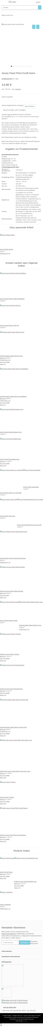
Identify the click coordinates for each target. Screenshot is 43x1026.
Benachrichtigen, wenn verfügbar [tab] (14, 110)
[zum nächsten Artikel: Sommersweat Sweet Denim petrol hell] (18, 15)
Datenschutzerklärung (9, 934)
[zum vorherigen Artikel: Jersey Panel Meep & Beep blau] (14, 15)
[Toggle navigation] (4, 2)
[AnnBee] (12, 2)
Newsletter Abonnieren (34, 942)
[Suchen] (39, 7)
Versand (18, 89)
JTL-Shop (24, 1021)
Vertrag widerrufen (9, 1007)
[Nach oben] (1, 1024)
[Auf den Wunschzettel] (37, 27)
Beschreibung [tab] (29, 106)
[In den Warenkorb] (3, 22)
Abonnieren (25, 942)
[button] (31, 2)
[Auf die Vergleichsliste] (33, 27)
